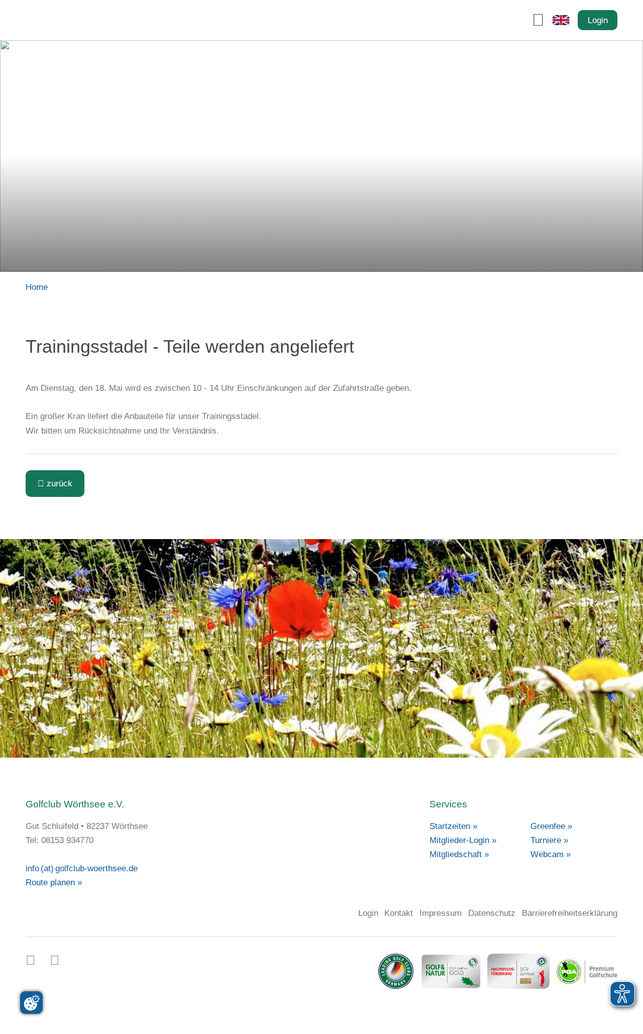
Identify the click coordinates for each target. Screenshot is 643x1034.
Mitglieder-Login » (463, 840)
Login (598, 20)
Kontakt (398, 912)
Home (37, 286)
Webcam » (550, 854)
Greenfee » (551, 826)
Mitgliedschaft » (459, 854)
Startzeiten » (453, 826)
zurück (55, 483)
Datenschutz (491, 912)
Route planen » (54, 882)
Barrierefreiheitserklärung (569, 912)
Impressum (440, 912)
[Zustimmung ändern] (31, 1002)
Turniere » (549, 840)
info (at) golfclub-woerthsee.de (82, 868)
